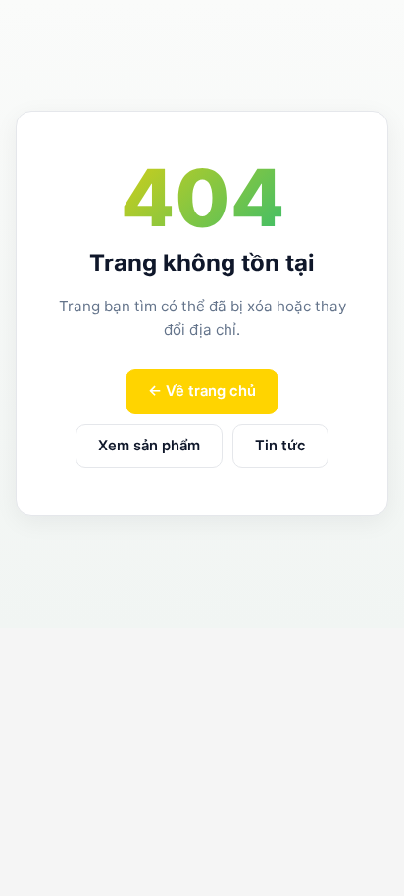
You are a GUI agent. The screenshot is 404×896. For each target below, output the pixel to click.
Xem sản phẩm (149, 445)
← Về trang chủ (202, 391)
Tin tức (280, 445)
